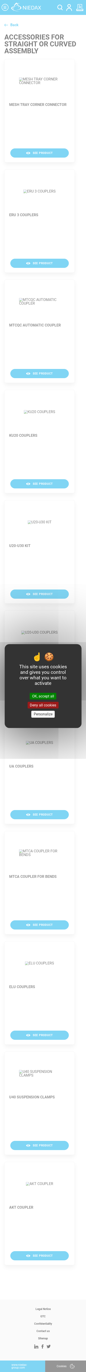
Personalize (43, 714)
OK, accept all (43, 696)
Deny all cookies (43, 705)
